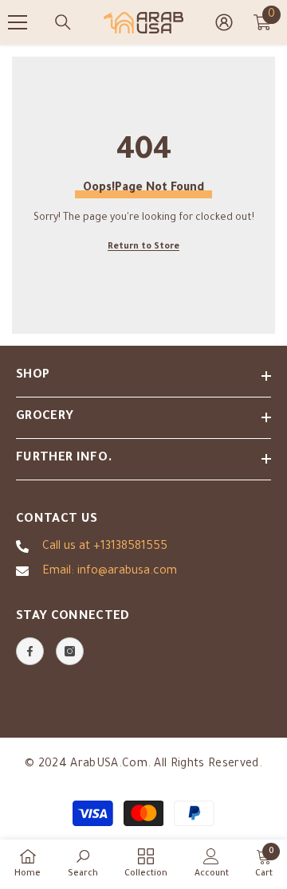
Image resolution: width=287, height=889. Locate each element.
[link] (83, 863)
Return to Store (143, 247)
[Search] (63, 22)
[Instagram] (70, 651)
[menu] (17, 22)
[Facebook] (30, 651)
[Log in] (224, 22)
